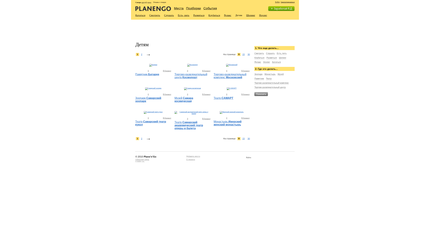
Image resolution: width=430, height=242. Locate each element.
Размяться (198, 15)
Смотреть (154, 15)
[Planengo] (153, 8)
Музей (281, 74)
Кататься (140, 15)
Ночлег (263, 15)
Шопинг (250, 15)
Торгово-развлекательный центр (270, 87)
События (210, 8)
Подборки (193, 8)
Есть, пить (183, 15)
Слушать (169, 15)
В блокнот (167, 71)
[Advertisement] (196, 28)
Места (179, 8)
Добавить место (193, 156)
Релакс (227, 15)
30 (249, 54)
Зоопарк (258, 74)
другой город (146, 2)
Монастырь (270, 74)
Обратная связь (142, 159)
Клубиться (214, 15)
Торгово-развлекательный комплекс (271, 83)
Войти (277, 2)
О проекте (190, 159)
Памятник (259, 78)
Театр (269, 78)
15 (243, 54)
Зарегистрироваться (288, 2)
